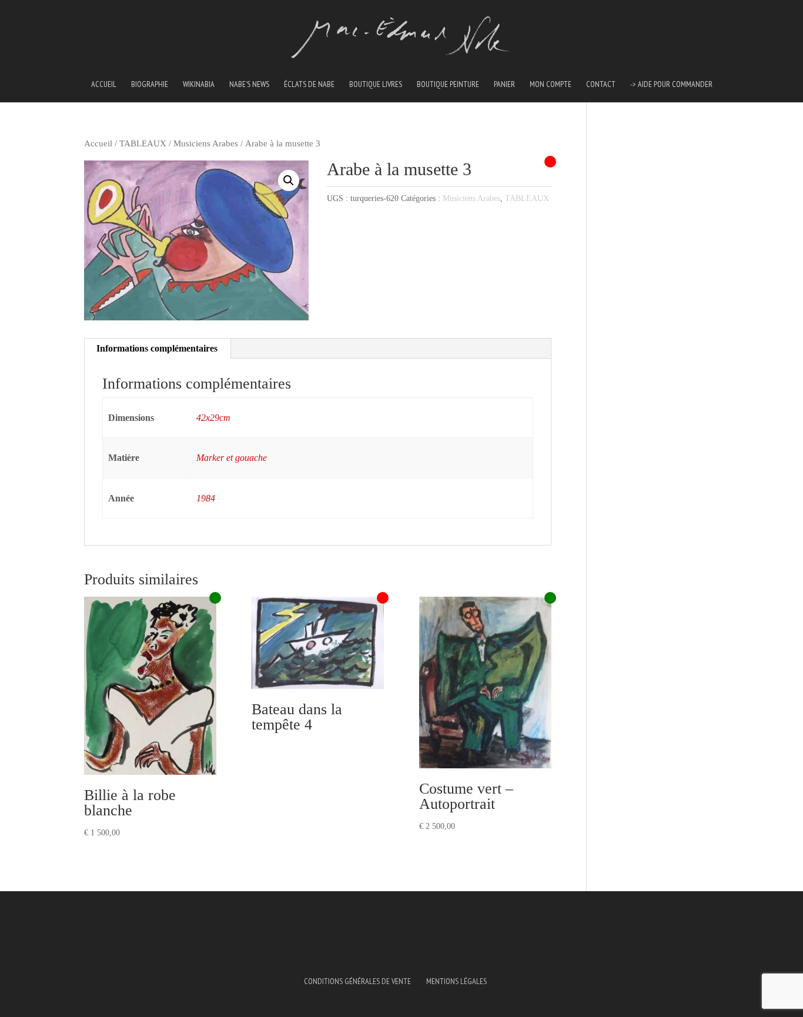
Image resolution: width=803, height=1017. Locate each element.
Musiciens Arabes (205, 143)
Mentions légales (456, 981)
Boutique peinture (448, 84)
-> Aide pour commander (671, 84)
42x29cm (213, 418)
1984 (205, 498)
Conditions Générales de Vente (357, 981)
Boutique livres (375, 84)
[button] (288, 180)
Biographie (149, 84)
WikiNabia (199, 84)
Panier (504, 84)
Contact (600, 84)
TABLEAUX (142, 143)
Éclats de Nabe (309, 84)
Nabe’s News (249, 84)
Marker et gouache (231, 458)
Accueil (103, 84)
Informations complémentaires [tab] (157, 348)
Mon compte (550, 84)
